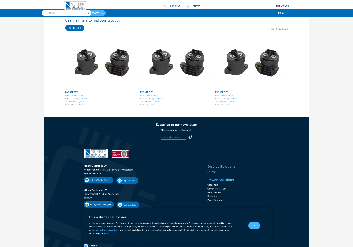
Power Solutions (218, 193)
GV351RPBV (70, 108)
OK (256, 227)
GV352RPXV (220, 108)
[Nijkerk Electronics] (72, 5)
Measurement (213, 203)
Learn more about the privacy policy (176, 233)
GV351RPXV (145, 108)
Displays (211, 184)
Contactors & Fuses (216, 200)
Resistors (211, 206)
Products (81, 20)
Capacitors (212, 197)
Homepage (70, 20)
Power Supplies (214, 209)
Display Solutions (219, 181)
